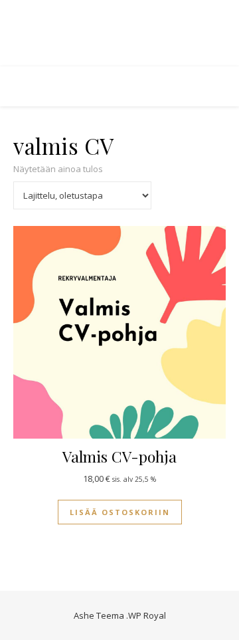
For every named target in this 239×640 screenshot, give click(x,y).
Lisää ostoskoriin (120, 512)
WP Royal (147, 615)
